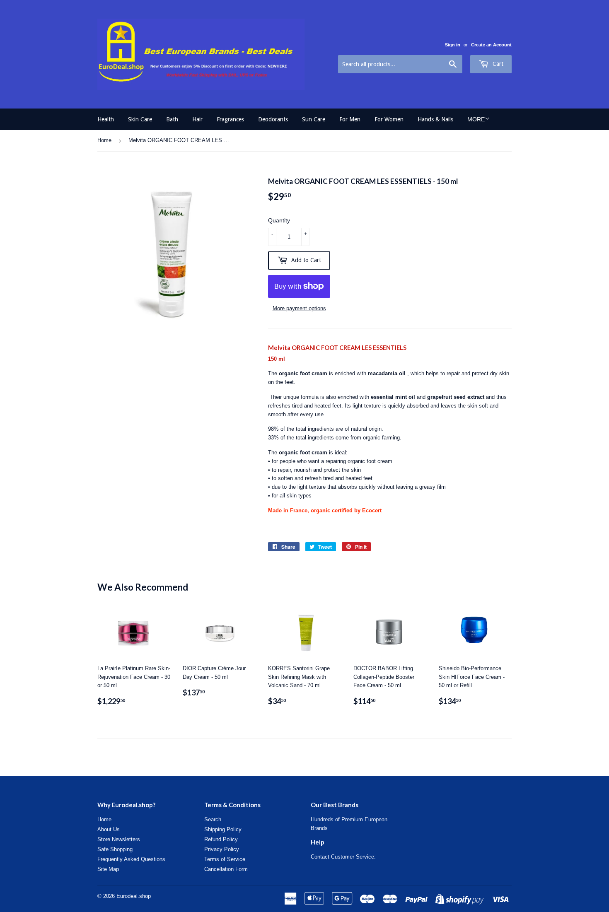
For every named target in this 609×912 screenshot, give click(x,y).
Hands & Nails (435, 119)
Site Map (108, 869)
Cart (497, 63)
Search (212, 819)
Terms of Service (224, 859)
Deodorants (273, 119)
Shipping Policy (223, 829)
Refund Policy (221, 839)
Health (105, 119)
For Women (389, 119)
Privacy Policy (221, 849)
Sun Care (313, 119)
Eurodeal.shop (133, 896)
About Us (108, 829)
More (476, 119)
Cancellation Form (226, 869)
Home (104, 140)
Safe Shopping (115, 849)
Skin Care (140, 119)
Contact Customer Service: (343, 857)
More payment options (299, 308)
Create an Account (491, 44)
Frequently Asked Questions (131, 859)
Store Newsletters (118, 839)
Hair (197, 119)
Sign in (452, 44)
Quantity (279, 220)
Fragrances (230, 119)
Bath (172, 119)
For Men (349, 119)
